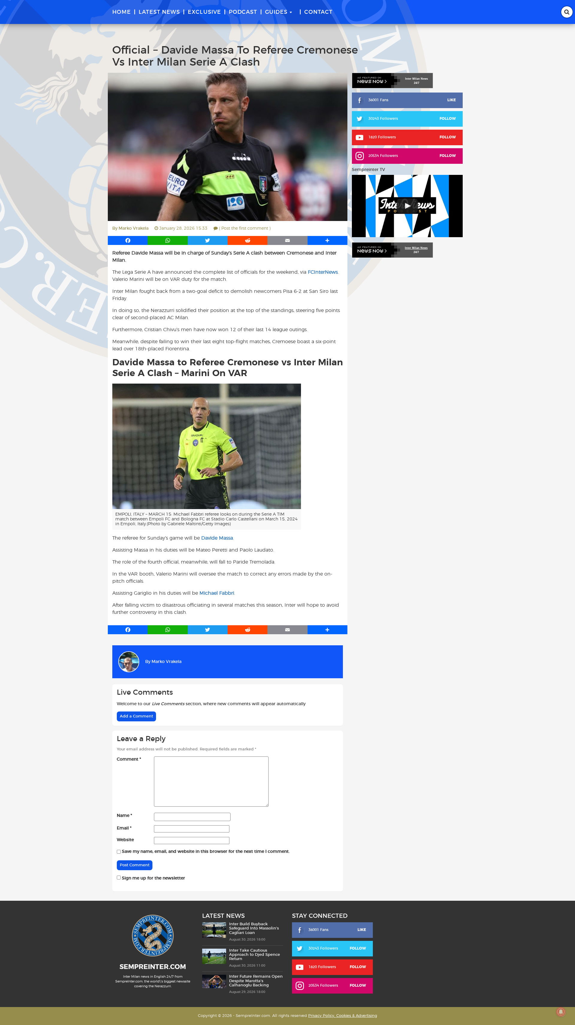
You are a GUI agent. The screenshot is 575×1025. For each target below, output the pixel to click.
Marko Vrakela (134, 228)
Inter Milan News (416, 247)
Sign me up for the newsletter (153, 878)
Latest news (159, 12)
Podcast (243, 12)
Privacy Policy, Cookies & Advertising (342, 1016)
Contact (318, 12)
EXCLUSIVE (204, 12)
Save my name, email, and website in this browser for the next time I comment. (206, 852)
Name (124, 816)
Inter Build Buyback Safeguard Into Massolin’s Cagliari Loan (254, 928)
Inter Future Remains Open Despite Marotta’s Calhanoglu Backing (256, 981)
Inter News (416, 78)
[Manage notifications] (561, 1012)
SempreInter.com (152, 967)
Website (125, 840)
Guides (276, 12)
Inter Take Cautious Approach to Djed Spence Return (254, 955)
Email (124, 828)
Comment (129, 759)
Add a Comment (136, 716)
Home (121, 12)
